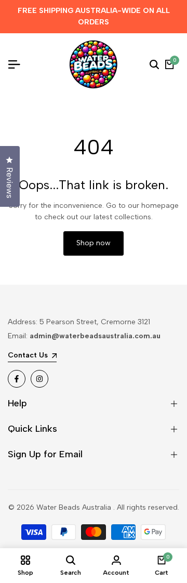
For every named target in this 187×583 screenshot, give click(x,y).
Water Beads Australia (74, 507)
